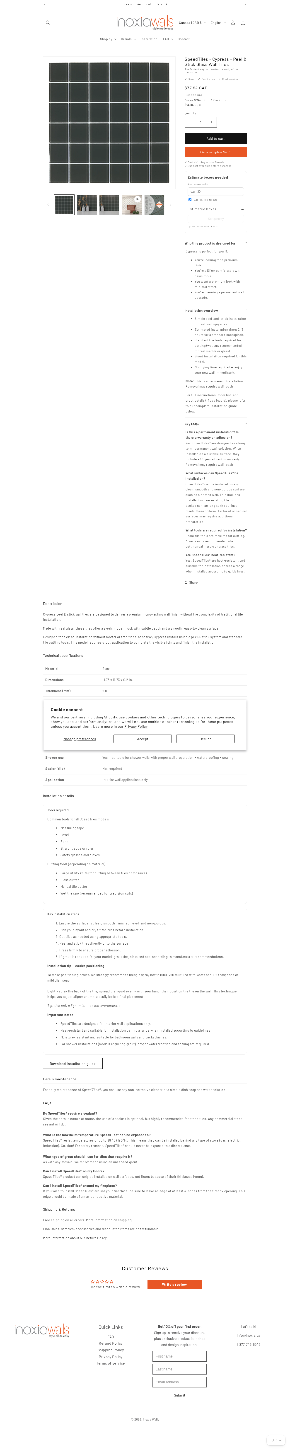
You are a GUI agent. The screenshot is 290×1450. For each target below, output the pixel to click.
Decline (206, 739)
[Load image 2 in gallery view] (87, 205)
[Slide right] (171, 205)
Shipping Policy (110, 1350)
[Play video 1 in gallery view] (132, 205)
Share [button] (193, 582)
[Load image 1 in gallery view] (64, 205)
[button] (48, 23)
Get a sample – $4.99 (215, 152)
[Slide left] (48, 205)
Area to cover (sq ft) (198, 184)
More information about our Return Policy (75, 1238)
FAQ (110, 1336)
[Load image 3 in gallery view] (109, 205)
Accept (142, 739)
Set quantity (216, 219)
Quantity (190, 113)
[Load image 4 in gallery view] (154, 205)
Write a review (174, 1284)
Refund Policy (111, 1343)
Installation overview (201, 310)
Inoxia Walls (151, 1419)
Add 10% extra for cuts (205, 200)
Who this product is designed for (210, 243)
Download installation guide (73, 1064)
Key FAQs (192, 424)
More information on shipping (109, 1220)
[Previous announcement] (45, 4)
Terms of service (110, 1363)
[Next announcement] (245, 4)
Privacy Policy (135, 726)
